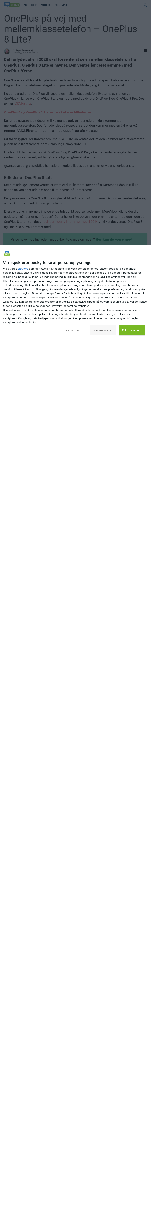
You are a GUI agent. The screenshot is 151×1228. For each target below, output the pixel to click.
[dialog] (75, 737)
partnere (23, 268)
